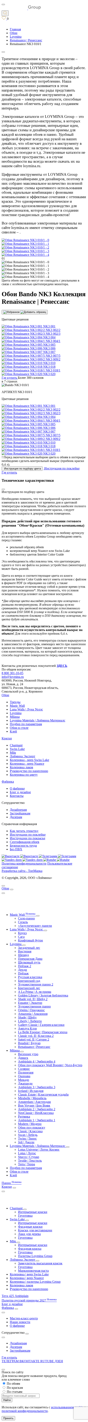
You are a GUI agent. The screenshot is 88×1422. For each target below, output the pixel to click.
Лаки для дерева (29, 1234)
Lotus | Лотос (27, 1153)
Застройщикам (20, 813)
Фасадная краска (29, 1248)
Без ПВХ (16, 849)
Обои (5, 695)
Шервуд (23, 955)
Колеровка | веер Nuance (27, 1278)
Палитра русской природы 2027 (29, 1300)
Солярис (24, 1069)
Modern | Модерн (30, 1124)
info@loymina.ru (13, 676)
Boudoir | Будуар (29, 1043)
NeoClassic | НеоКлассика (36, 1113)
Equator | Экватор (30, 1002)
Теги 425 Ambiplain (15, 1296)
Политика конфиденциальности (24, 863)
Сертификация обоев (24, 842)
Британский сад (29, 980)
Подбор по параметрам (26, 724)
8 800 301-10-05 (12, 673)
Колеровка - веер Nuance (27, 763)
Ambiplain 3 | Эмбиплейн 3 (36, 1087)
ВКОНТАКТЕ (29, 1361)
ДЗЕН (59, 1361)
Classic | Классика (30, 1131)
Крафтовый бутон (30, 940)
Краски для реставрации (35, 1230)
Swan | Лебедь (27, 1135)
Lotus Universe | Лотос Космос (39, 1149)
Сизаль (23, 922)
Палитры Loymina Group (35, 1256)
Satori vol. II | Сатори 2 (33, 1039)
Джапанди (25, 1083)
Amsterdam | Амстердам (34, 1102)
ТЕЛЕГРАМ (10, 1361)
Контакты (17, 796)
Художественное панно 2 (35, 984)
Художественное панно (34, 1006)
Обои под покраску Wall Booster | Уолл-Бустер (50, 1065)
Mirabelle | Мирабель (32, 1098)
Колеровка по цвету (24, 774)
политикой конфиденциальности (25, 1411)
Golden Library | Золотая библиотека (43, 995)
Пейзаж (23, 973)
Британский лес (29, 988)
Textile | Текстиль (30, 1160)
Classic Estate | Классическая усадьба (43, 1094)
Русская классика (30, 977)
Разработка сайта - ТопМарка (22, 871)
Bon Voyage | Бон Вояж (34, 1105)
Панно (11, 1183)
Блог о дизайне (20, 792)
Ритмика (24, 1116)
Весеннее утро (28, 1054)
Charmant (16, 745)
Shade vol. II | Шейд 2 (32, 999)
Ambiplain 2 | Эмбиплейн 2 (36, 1109)
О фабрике (17, 788)
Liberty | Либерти (30, 1021)
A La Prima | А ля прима (34, 991)
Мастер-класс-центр (24, 1318)
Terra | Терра (26, 1164)
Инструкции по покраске (27, 838)
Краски (7, 738)
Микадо (23, 1080)
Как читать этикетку (24, 831)
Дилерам (16, 817)
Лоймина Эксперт (22, 756)
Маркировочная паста (33, 1270)
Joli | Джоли (26, 1142)
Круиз (22, 933)
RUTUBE (47, 1361)
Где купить (9, 1357)
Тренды (15, 702)
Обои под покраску (31, 1127)
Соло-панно (26, 918)
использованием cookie (67, 1407)
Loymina (15, 713)
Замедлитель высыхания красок (40, 1263)
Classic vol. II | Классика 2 (36, 1035)
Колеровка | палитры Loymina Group (35, 1281)
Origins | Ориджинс (31, 1010)
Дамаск (23, 1058)
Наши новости (20, 1322)
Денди (22, 969)
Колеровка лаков (21, 767)
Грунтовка (25, 1215)
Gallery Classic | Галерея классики (41, 1024)
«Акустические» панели (35, 925)
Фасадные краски (30, 1226)
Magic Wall (17, 705)
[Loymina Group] (21, 8)
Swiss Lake (17, 749)
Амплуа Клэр (27, 1028)
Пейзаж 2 (24, 966)
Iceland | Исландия (30, 1091)
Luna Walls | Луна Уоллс (26, 709)
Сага (21, 936)
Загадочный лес (29, 947)
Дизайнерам (18, 809)
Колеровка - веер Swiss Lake (29, 760)
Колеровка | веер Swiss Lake (29, 1274)
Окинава (24, 1076)
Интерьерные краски (32, 1212)
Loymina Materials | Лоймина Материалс (37, 720)
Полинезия (25, 1072)
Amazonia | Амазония (32, 1013)
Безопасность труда (23, 845)
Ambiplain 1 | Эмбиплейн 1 (36, 1120)
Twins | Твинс (27, 1138)
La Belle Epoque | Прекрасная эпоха (42, 1032)
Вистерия (24, 951)
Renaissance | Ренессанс (34, 1047)
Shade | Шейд (27, 1017)
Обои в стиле (19, 727)
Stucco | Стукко (28, 1157)
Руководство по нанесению (29, 771)
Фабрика (8, 781)
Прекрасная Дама (30, 958)
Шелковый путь (29, 962)
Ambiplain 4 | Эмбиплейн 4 (36, 1061)
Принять (8, 1418)
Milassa (15, 716)
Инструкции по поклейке (28, 834)
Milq (13, 752)
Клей (13, 731)
